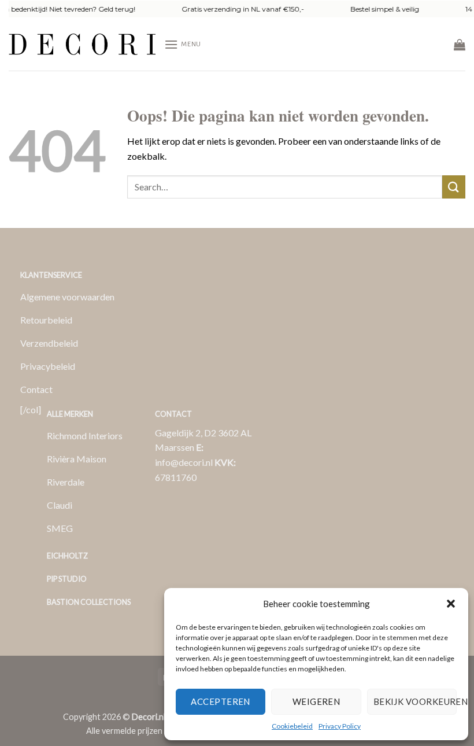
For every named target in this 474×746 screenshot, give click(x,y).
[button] (451, 603)
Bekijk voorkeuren (415, 701)
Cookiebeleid (292, 726)
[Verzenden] (453, 186)
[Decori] (82, 44)
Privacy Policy (340, 726)
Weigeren (316, 701)
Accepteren (220, 701)
